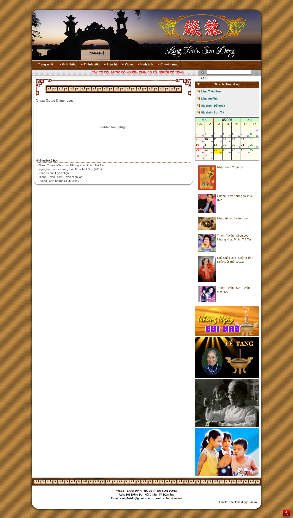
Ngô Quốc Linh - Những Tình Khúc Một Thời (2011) (70, 169)
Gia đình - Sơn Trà (212, 112)
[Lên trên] (286, 514)
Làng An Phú (208, 98)
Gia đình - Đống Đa (212, 105)
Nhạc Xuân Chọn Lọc (230, 167)
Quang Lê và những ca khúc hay (58, 181)
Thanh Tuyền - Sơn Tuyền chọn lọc (60, 177)
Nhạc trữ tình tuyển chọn (53, 173)
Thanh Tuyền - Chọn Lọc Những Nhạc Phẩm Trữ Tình (71, 165)
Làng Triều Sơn (210, 91)
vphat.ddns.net (172, 498)
